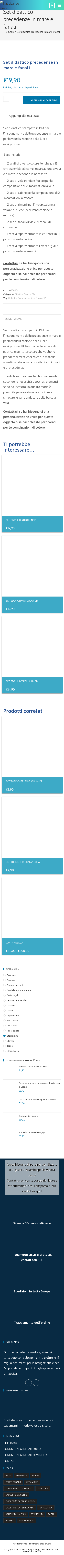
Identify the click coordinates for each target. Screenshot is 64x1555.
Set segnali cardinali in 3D (22, 681)
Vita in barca (26, 1520)
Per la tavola (13, 1030)
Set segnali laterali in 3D (21, 520)
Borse (35, 1475)
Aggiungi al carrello (44, 100)
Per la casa (12, 1025)
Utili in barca (13, 1051)
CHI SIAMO (10, 1443)
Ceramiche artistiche (17, 1000)
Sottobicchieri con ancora (23, 862)
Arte (8, 1475)
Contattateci (15, 1180)
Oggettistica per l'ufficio (20, 1501)
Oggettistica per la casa (20, 1507)
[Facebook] (28, 1382)
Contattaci (10, 263)
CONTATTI (9, 1461)
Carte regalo (13, 995)
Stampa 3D (29, 294)
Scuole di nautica (26, 298)
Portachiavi (45, 1507)
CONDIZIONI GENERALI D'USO (22, 1449)
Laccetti (10, 1010)
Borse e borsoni (15, 985)
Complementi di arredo (19, 1488)
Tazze (10, 1046)
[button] (21, 116)
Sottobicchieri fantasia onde (24, 781)
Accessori (11, 975)
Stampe (10, 1041)
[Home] (4, 31)
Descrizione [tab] (13, 318)
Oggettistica (13, 1015)
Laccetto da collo (16, 1495)
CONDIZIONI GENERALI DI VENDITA (25, 1455)
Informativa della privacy (40, 1543)
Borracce (11, 980)
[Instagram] (36, 1382)
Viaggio (10, 1520)
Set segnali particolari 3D (22, 600)
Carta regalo (14, 942)
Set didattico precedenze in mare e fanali (38, 31)
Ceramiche (32, 1482)
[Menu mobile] (58, 5)
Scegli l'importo (56, 950)
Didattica (19, 294)
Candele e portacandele (19, 990)
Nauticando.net (20, 1543)
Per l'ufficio (12, 1020)
